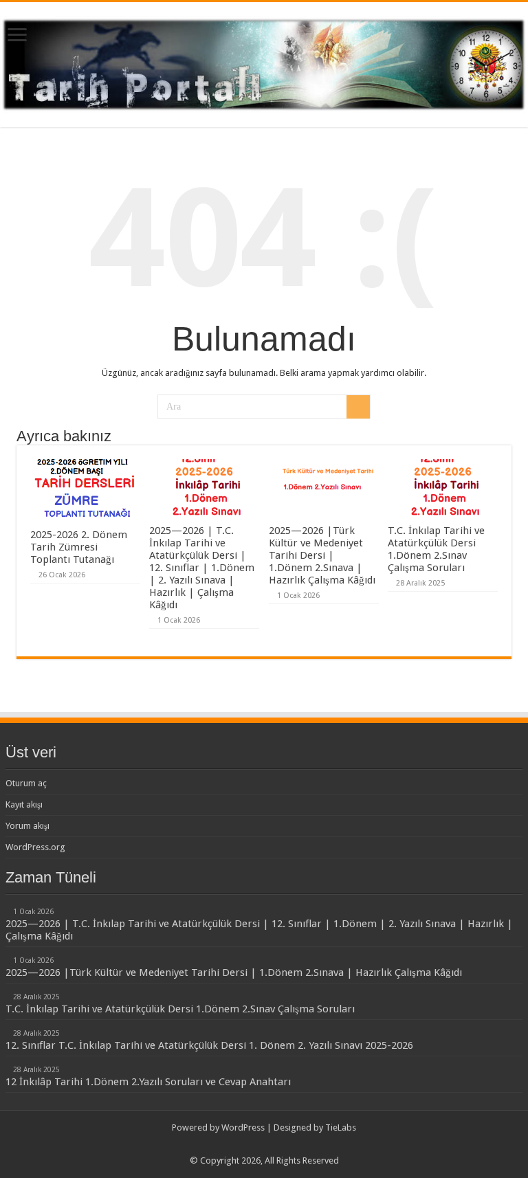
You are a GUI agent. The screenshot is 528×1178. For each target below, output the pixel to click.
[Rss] (264, 1144)
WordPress (243, 1127)
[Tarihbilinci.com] (264, 61)
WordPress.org (35, 847)
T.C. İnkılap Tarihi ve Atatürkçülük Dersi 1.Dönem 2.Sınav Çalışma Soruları (436, 549)
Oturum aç (26, 783)
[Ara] (358, 407)
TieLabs (340, 1127)
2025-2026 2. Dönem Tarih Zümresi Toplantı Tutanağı (78, 547)
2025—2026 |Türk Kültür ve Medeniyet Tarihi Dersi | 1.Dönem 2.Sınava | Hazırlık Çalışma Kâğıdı (322, 555)
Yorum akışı (28, 826)
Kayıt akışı (24, 804)
